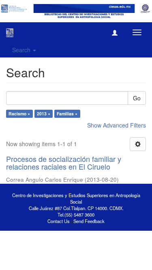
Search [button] (22, 50)
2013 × (43, 114)
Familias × (67, 114)
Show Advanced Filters (116, 125)
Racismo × (19, 114)
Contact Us (58, 221)
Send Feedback (89, 221)
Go (137, 98)
